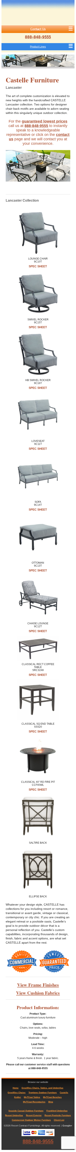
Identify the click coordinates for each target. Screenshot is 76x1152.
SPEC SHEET (38, 266)
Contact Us (38, 29)
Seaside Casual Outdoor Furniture (25, 1111)
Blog (50, 1102)
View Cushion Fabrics (38, 992)
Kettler (17, 1097)
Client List (59, 1120)
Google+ (67, 1125)
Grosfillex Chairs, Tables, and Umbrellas (42, 1088)
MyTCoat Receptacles (34, 1102)
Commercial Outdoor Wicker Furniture (31, 1120)
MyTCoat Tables (32, 1097)
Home (16, 1088)
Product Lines (38, 46)
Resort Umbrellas (14, 1115)
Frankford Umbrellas (57, 1111)
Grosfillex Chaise (17, 1092)
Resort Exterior (34, 1115)
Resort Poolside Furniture (58, 1115)
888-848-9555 (38, 37)
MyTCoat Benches (52, 1097)
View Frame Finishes (38, 984)
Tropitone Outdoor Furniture (42, 1092)
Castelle (64, 1092)
